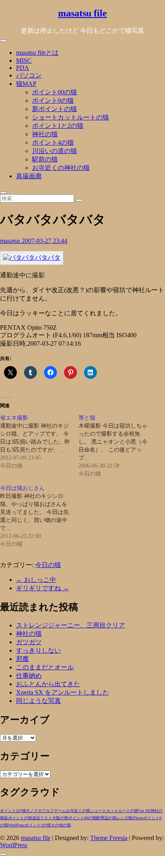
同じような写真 (38, 700)
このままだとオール (45, 667)
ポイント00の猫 (54, 92)
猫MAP (26, 83)
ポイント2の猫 (13, 810)
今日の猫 (48, 564)
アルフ (48, 810)
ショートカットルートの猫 (70, 117)
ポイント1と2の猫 (57, 125)
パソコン (29, 75)
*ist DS (144, 810)
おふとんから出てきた (48, 684)
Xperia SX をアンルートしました (62, 692)
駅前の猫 (45, 159)
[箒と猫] (117, 446)
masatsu (11, 240)
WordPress (16, 825)
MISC (24, 60)
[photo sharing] (31, 257)
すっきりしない (38, 650)
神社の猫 (45, 134)
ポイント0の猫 (53, 100)
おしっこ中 (36, 579)
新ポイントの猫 (54, 109)
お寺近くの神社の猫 (61, 167)
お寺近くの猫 (78, 810)
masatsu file (82, 13)
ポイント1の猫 (38, 825)
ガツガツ (29, 642)
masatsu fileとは (37, 52)
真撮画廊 (29, 176)
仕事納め (29, 675)
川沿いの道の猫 (54, 150)
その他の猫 (61, 825)
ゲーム (60, 810)
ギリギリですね (42, 588)
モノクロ (34, 810)
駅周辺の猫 (106, 818)
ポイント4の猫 (53, 142)
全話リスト (42, 818)
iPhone (137, 818)
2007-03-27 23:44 (44, 240)
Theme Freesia (108, 837)
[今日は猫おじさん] (39, 516)
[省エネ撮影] (39, 442)
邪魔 (22, 658)
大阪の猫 (60, 818)
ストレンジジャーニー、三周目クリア (70, 625)
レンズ (122, 818)
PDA (22, 67)
